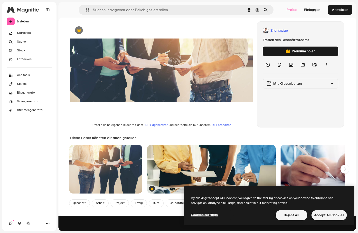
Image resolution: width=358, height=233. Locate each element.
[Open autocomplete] (85, 10)
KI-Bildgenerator (156, 125)
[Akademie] (19, 223)
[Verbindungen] (11, 223)
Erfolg (139, 203)
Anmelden (340, 10)
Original (101, 30)
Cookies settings (204, 215)
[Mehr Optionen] (326, 65)
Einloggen (312, 10)
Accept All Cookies (329, 215)
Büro (156, 203)
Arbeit (100, 203)
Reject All (291, 215)
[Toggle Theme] (28, 223)
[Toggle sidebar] (48, 10)
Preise (291, 10)
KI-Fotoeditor (221, 125)
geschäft (79, 203)
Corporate (177, 203)
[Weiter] (344, 169)
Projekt (120, 203)
